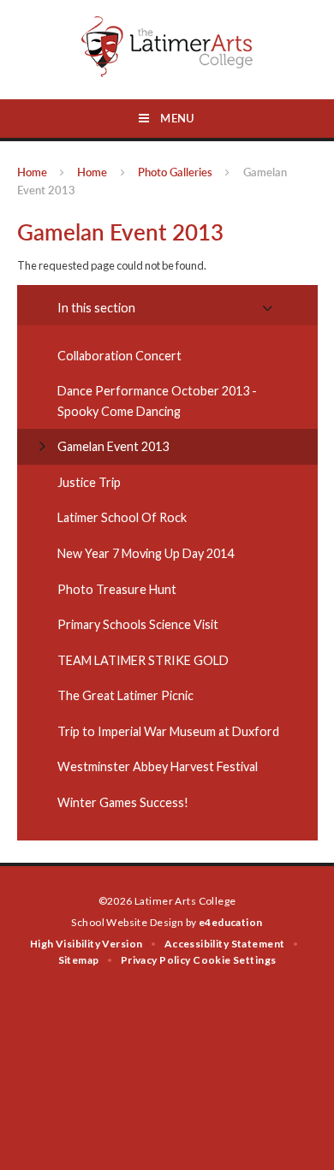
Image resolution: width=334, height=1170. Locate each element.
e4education (231, 922)
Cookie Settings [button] (234, 959)
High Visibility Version (86, 943)
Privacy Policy (156, 959)
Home (32, 172)
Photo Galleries (175, 172)
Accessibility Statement (224, 943)
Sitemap (78, 959)
